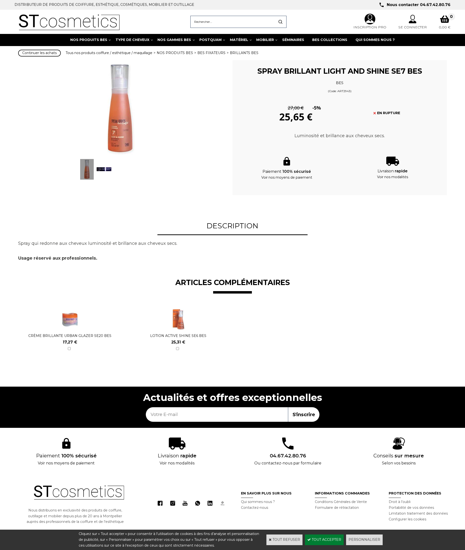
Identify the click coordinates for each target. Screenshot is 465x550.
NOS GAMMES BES (174, 40)
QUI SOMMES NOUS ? (375, 40)
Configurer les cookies (407, 519)
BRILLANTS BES (244, 53)
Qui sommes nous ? (258, 502)
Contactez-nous (254, 507)
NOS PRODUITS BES (88, 40)
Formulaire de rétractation (337, 507)
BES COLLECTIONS (329, 40)
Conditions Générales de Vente (341, 502)
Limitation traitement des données (418, 513)
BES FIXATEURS (211, 53)
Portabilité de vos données (411, 507)
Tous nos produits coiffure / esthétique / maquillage (109, 53)
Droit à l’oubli (400, 502)
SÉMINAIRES (293, 40)
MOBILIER (265, 40)
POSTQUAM (210, 40)
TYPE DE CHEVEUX (132, 40)
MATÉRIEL (239, 40)
